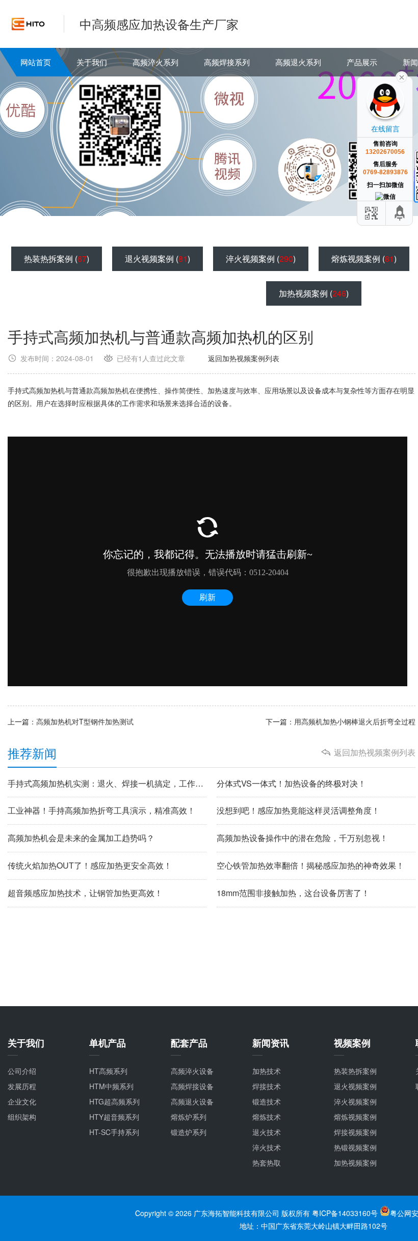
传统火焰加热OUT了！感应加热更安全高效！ (90, 865)
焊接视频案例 (355, 1132)
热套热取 (266, 1162)
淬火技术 (266, 1147)
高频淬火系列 (155, 62)
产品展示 (362, 62)
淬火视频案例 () (261, 258)
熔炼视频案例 (355, 1117)
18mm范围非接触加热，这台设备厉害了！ (293, 893)
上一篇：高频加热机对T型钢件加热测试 (71, 721)
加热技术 (266, 1071)
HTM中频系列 (111, 1086)
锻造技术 (266, 1101)
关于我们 (91, 62)
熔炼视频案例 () (364, 258)
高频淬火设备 (192, 1071)
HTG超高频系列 (114, 1101)
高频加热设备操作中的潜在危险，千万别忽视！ (302, 838)
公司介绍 (22, 1071)
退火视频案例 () (157, 258)
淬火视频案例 (355, 1101)
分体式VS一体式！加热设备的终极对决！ (291, 783)
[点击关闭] (402, 76)
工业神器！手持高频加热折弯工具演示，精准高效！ (101, 810)
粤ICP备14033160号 (346, 1213)
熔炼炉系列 (188, 1117)
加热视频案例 (355, 1162)
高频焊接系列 (227, 62)
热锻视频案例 (355, 1147)
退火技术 (266, 1132)
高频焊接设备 (192, 1086)
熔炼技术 (266, 1117)
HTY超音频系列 (114, 1117)
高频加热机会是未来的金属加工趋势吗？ (81, 838)
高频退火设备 (192, 1101)
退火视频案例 (355, 1086)
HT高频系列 (108, 1071)
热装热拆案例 (355, 1071)
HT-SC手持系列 (114, 1132)
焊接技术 (266, 1086)
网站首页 (35, 62)
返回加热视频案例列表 (243, 358)
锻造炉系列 (188, 1132)
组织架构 (22, 1117)
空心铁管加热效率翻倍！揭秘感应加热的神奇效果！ (310, 865)
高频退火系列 (298, 62)
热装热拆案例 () (56, 258)
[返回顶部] (400, 213)
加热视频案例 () (314, 293)
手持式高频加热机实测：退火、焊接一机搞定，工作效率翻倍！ (107, 783)
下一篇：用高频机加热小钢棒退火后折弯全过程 (340, 721)
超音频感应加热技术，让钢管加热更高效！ (85, 893)
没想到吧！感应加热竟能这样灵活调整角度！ (298, 810)
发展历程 (22, 1086)
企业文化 (22, 1101)
